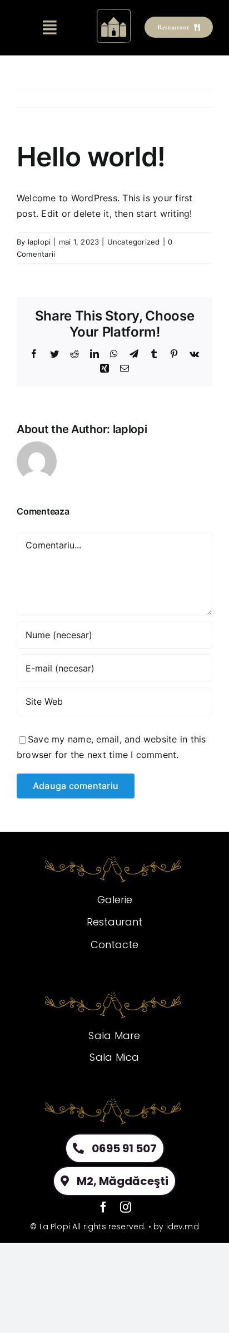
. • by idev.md (171, 1226)
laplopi (39, 241)
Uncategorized (133, 241)
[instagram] (125, 1207)
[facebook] (103, 1207)
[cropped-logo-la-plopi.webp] (114, 11)
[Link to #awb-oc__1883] (50, 27)
